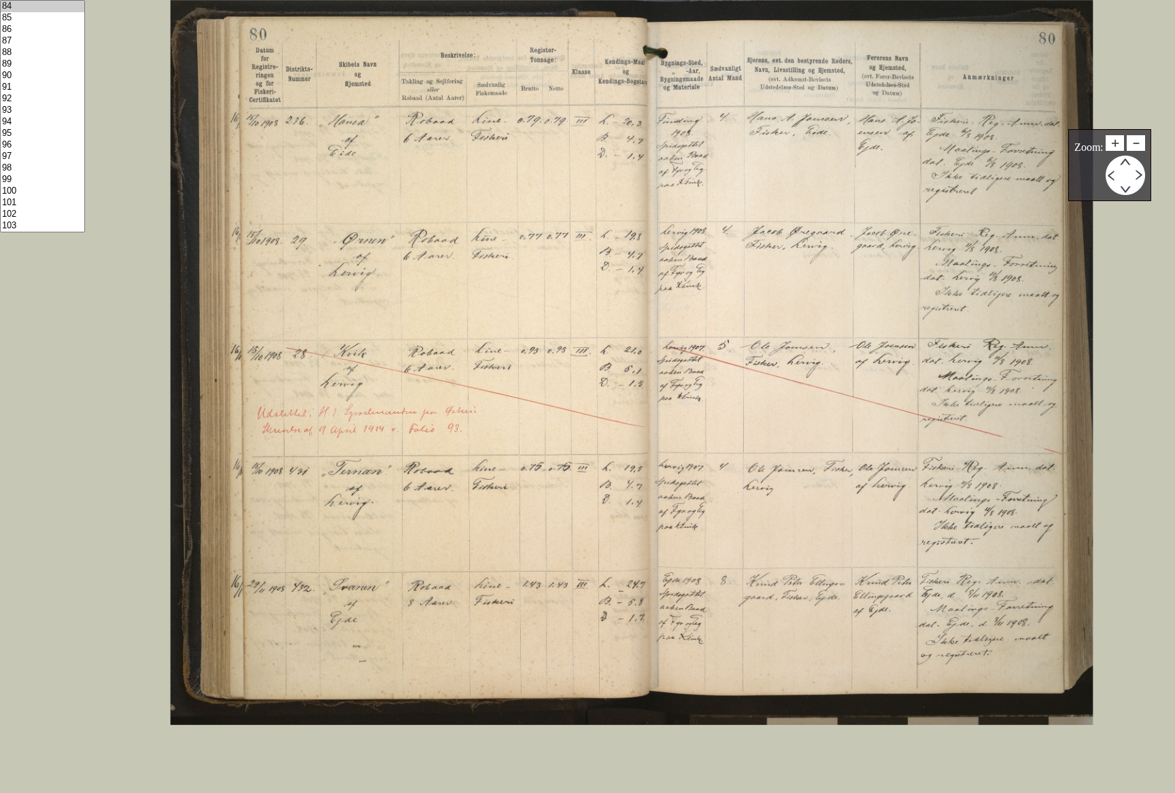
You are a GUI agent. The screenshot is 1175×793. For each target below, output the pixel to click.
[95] (42, 133)
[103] (42, 226)
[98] (42, 168)
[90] (42, 76)
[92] (42, 99)
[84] (42, 6)
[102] (42, 214)
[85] (42, 18)
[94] (42, 122)
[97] (42, 156)
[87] (42, 41)
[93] (42, 110)
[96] (42, 145)
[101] (42, 203)
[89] (42, 64)
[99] (42, 180)
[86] (42, 29)
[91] (42, 87)
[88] (42, 52)
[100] (42, 191)
